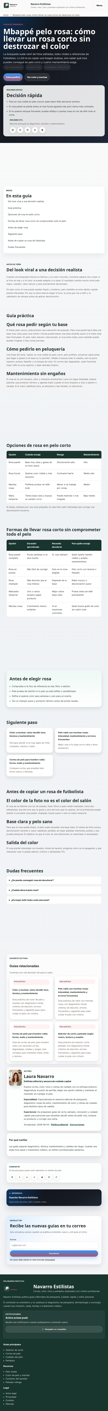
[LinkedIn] (27, 1177)
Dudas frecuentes (16, 247)
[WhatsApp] (34, 1177)
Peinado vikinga (13, 1382)
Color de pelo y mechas (18, 1375)
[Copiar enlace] (56, 1177)
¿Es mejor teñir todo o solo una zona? (30, 900)
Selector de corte (14, 1350)
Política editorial (59, 1124)
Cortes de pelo (13, 1353)
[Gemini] (35, 130)
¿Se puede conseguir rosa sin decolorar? (32, 880)
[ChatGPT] (13, 130)
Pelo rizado (11, 1371)
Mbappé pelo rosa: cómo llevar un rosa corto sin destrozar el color (46, 15)
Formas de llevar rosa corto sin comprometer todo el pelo (37, 221)
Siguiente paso (15, 234)
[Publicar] (12, 1177)
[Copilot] (27, 130)
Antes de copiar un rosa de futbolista (26, 240)
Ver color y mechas (37, 77)
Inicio (6, 15)
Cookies (10, 1400)
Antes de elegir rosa (18, 227)
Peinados (10, 1360)
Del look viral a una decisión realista (26, 201)
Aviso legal (11, 1393)
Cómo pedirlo (13, 77)
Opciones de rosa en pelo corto (24, 214)
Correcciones (77, 1124)
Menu (99, 5)
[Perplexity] (20, 130)
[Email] (49, 1177)
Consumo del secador (17, 1378)
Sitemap (10, 1404)
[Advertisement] (54, 162)
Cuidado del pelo (14, 1357)
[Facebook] (19, 1177)
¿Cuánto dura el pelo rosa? (25, 890)
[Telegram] (42, 1177)
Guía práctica (14, 208)
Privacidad (50, 1260)
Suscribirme (54, 1253)
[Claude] (42, 130)
